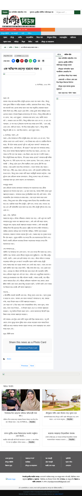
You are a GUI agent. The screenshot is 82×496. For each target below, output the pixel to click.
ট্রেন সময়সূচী (49, 462)
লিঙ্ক (23, 42)
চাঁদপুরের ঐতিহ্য (51, 37)
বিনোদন (16, 47)
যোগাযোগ (68, 465)
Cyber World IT (59, 494)
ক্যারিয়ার (27, 462)
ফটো (23, 33)
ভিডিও (29, 33)
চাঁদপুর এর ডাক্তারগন (48, 42)
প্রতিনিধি (68, 458)
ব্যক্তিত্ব (73, 37)
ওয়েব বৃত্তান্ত (9, 458)
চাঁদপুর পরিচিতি (5, 33)
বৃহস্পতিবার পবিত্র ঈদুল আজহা (67, 76)
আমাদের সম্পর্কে (29, 458)
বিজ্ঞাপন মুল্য (8, 465)
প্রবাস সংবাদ (7, 42)
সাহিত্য (16, 42)
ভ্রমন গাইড (69, 462)
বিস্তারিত (32, 422)
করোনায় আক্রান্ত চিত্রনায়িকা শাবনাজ (61, 433)
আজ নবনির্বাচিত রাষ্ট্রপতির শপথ (14, 12)
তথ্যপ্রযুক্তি (63, 37)
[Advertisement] (39, 5)
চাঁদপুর (12, 37)
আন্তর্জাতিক (29, 37)
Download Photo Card (28, 348)
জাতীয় (20, 37)
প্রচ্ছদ (5, 37)
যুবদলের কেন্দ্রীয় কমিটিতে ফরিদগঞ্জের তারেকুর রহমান (41, 12)
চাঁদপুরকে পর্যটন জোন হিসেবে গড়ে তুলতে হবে (61, 413)
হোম (5, 47)
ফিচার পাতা (40, 37)
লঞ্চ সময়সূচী (14, 33)
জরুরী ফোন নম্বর (50, 465)
